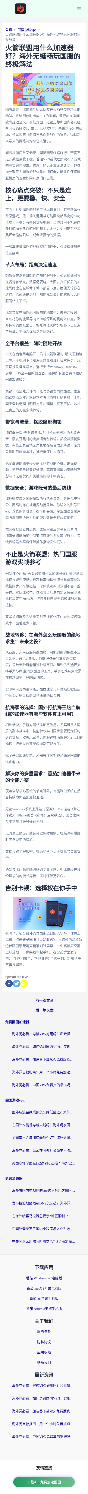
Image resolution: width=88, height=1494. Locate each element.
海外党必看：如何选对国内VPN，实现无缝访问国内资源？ (44, 1047)
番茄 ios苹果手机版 (44, 1298)
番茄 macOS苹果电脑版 (44, 1288)
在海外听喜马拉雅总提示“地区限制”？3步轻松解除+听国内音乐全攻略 (44, 1216)
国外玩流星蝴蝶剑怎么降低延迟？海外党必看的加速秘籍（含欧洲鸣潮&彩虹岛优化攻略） (44, 1112)
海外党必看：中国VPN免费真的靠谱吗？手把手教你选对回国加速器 (44, 1085)
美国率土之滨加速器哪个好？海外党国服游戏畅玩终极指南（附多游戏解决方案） (44, 1138)
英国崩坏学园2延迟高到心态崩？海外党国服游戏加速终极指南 (44, 1163)
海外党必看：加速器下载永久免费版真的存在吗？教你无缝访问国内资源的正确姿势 (44, 1059)
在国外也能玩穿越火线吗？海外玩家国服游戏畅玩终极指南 (44, 1125)
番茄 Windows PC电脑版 (44, 1278)
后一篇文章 (44, 1010)
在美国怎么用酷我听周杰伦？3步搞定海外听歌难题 (44, 1241)
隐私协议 (44, 1342)
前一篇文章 (44, 1000)
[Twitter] (16, 983)
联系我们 (44, 1362)
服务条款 (44, 1332)
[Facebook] (9, 983)
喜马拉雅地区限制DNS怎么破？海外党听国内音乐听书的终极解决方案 (44, 1203)
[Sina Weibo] (24, 983)
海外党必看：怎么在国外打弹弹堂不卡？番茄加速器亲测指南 (44, 1150)
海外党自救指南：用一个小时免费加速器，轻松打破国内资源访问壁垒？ (44, 1072)
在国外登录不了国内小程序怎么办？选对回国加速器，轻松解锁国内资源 (44, 1229)
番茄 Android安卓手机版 (44, 1309)
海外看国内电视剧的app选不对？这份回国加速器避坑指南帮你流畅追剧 (44, 1190)
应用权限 (44, 1352)
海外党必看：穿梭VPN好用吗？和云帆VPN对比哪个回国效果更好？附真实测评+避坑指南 (44, 1034)
